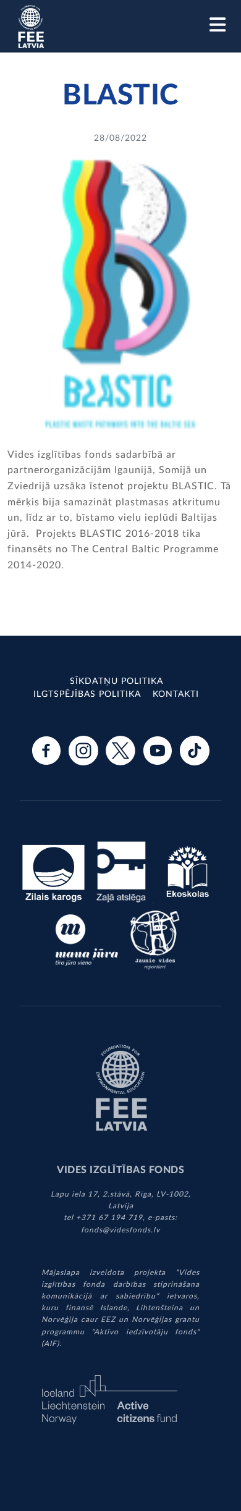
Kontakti (176, 694)
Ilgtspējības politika (87, 694)
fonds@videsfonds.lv (120, 1230)
